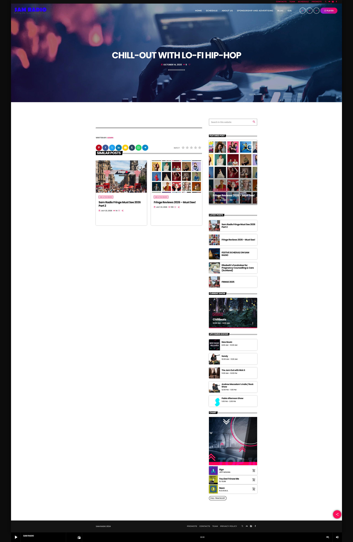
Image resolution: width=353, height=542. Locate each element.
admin (110, 137)
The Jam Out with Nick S (233, 370)
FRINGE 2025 (228, 281)
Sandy (225, 356)
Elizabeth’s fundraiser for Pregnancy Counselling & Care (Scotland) (238, 268)
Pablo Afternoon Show (232, 398)
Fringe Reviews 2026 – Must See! (175, 202)
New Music (227, 342)
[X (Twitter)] (326, 2)
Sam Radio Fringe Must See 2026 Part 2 (120, 204)
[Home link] (30, 10)
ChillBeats (219, 319)
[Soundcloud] (329, 2)
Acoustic (218, 314)
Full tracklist (217, 498)
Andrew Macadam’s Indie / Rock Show (237, 385)
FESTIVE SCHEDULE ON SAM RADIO (235, 254)
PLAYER (329, 10)
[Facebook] (336, 2)
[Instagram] (333, 2)
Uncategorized (106, 197)
